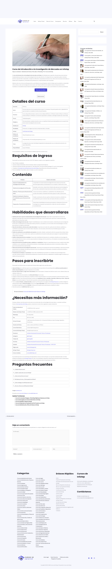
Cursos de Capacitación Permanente (25, 493)
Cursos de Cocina (21, 495)
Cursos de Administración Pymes (24, 478)
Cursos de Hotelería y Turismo (24, 543)
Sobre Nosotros (54, 557)
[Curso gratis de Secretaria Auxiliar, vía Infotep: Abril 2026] (81, 150)
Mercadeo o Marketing (37, 71)
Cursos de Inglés (39, 478)
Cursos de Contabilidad (22, 502)
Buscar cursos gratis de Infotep (63, 486)
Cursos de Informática (22, 546)
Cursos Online (59, 495)
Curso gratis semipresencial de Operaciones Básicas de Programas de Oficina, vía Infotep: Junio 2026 (92, 79)
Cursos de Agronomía (22, 485)
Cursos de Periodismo (40, 510)
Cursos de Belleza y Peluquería (24, 490)
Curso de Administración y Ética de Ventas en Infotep (27, 404)
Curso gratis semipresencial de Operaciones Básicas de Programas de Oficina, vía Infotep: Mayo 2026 (92, 129)
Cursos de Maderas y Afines (42, 488)
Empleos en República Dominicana (63, 498)
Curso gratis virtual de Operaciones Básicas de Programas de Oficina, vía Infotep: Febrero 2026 (92, 156)
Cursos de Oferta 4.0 (40, 505)
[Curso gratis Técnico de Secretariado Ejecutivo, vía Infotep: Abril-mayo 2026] (81, 140)
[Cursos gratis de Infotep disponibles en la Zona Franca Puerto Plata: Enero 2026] (81, 200)
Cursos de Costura (21, 505)
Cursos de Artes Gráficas (22, 486)
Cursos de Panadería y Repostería (43, 509)
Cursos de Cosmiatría (22, 504)
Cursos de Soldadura (40, 539)
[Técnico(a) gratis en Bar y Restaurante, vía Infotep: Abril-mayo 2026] (81, 135)
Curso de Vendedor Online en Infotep (23, 401)
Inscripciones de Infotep (61, 502)
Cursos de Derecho (21, 512)
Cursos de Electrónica (22, 529)
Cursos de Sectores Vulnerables (43, 531)
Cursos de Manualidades (41, 492)
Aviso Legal (46, 557)
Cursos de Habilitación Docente (24, 541)
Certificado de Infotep (61, 490)
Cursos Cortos (59, 493)
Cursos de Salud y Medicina (42, 527)
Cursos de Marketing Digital (42, 493)
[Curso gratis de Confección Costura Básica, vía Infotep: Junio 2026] (81, 66)
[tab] (40, 369)
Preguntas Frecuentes (56, 558)
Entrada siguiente (71, 416)
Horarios (65, 21)
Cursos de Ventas (39, 546)
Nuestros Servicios (60, 503)
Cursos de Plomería (40, 512)
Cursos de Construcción (22, 500)
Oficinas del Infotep (60, 505)
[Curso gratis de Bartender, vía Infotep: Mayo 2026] (81, 106)
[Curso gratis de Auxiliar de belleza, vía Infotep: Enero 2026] (81, 169)
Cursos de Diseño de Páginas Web (24, 522)
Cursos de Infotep (60, 491)
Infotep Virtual (41, 21)
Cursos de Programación (41, 514)
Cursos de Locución (40, 486)
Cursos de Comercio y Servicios (24, 497)
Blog (75, 21)
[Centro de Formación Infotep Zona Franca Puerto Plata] (81, 205)
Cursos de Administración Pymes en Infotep (34, 291)
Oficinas (70, 21)
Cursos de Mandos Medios (42, 490)
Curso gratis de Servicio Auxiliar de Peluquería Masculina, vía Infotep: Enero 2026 (91, 163)
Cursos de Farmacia (21, 536)
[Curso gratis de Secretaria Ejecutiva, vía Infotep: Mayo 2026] (81, 101)
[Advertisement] (39, 9)
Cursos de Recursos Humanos (42, 517)
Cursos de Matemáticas (41, 497)
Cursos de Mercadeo (40, 504)
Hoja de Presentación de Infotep (63, 479)
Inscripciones (58, 21)
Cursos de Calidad (21, 492)
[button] (94, 21)
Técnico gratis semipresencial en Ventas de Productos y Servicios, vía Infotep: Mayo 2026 (91, 122)
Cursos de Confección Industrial (24, 498)
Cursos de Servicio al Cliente (42, 534)
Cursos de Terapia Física (41, 541)
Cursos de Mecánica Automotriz (43, 498)
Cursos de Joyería (40, 481)
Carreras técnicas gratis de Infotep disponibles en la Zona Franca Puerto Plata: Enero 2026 (92, 195)
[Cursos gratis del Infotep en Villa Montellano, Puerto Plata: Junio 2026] (81, 61)
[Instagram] (94, 558)
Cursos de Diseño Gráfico (22, 521)
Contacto (80, 21)
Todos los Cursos (49, 21)
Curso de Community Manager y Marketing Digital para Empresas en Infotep (32, 398)
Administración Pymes (27, 71)
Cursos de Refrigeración (41, 522)
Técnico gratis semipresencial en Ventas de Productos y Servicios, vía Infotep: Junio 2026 (91, 72)
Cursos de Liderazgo (40, 485)
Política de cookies (64, 557)
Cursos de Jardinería (40, 480)
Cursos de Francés (21, 539)
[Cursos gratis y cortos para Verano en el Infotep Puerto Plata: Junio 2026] (81, 56)
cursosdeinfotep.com (33, 393)
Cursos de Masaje (40, 495)
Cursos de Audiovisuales (22, 488)
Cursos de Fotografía (21, 538)
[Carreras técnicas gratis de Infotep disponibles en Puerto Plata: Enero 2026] (81, 210)
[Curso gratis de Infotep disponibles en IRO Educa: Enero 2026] (81, 188)
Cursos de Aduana (21, 483)
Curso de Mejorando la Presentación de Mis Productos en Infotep (29, 403)
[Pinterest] (88, 558)
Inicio (35, 21)
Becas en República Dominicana (63, 485)
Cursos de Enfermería (22, 531)
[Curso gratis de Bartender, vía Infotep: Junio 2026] (81, 84)
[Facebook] (91, 558)
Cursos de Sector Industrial (42, 529)
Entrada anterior (10, 416)
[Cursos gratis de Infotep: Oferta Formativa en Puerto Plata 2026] (81, 178)
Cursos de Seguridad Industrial (42, 533)
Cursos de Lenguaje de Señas (42, 483)
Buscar (101, 32)
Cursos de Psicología (40, 516)
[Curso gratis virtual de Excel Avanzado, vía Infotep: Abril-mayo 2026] (81, 144)
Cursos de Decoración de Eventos (24, 510)
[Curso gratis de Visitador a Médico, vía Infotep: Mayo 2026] (81, 111)
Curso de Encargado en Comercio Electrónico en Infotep (27, 399)
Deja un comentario (16, 71)
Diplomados (58, 496)
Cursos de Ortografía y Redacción (43, 507)
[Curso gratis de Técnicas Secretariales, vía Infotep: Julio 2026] (81, 51)
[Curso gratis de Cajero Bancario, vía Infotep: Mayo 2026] (81, 96)
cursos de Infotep (23, 393)
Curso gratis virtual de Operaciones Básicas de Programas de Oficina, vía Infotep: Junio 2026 (92, 91)
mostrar (42, 96)
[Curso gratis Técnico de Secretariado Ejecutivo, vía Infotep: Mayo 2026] (81, 116)
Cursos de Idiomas (21, 545)
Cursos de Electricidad (22, 527)
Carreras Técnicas (60, 488)
